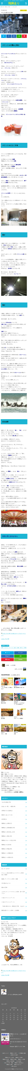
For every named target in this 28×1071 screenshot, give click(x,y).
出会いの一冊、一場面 (8, 806)
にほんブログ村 (5, 639)
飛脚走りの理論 (6, 645)
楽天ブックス (18, 1046)
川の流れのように (6, 883)
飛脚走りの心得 (6, 844)
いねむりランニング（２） (8, 897)
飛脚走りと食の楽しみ (8, 832)
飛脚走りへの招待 (7, 857)
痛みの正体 (4, 887)
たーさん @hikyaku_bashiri (15, 994)
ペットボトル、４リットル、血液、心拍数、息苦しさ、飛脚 (14, 647)
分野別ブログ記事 (7, 810)
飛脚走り (14, 3)
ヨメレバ (18, 1038)
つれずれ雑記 (6, 802)
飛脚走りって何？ (13, 1053)
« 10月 (3, 1023)
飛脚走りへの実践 (7, 853)
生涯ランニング (6, 1053)
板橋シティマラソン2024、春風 (10, 879)
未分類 (4, 819)
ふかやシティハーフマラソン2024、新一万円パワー (13, 892)
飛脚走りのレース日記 (9, 840)
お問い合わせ (14, 1066)
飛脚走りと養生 (7, 836)
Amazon (12, 1046)
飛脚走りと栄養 (7, 823)
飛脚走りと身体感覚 (8, 827)
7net (24, 1046)
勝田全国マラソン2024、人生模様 (10, 910)
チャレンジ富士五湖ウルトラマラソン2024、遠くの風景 (13, 873)
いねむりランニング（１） (8, 902)
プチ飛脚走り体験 (22, 1053)
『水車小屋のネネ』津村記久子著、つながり (13, 906)
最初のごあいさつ (7, 815)
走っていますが (6, 868)
